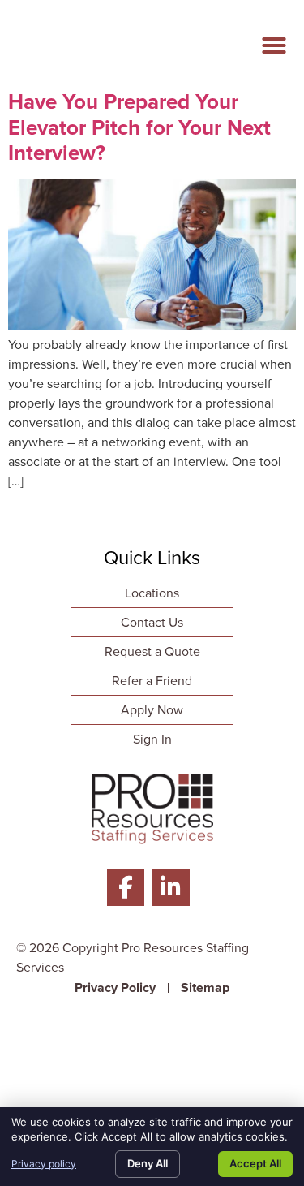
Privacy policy (43, 1164)
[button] (274, 45)
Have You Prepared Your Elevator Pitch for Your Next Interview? (139, 126)
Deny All (147, 1163)
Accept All (255, 1163)
